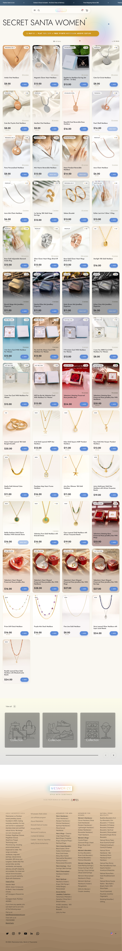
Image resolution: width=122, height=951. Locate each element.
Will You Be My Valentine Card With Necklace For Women (44, 396)
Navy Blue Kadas (62, 856)
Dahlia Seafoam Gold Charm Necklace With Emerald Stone (14, 533)
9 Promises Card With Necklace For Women (75, 351)
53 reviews (114, 120)
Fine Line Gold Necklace (72, 626)
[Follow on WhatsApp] (37, 933)
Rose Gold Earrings (85, 873)
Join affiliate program (38, 817)
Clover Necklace (83, 820)
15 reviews (85, 392)
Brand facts (10, 923)
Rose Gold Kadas (62, 853)
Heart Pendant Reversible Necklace (72, 169)
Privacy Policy (36, 828)
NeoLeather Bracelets (63, 858)
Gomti (102, 847)
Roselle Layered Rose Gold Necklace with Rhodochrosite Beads (14, 673)
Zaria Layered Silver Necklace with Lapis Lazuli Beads (105, 627)
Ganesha (59, 899)
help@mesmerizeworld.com (15, 914)
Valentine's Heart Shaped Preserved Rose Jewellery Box (14, 581)
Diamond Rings (83, 842)
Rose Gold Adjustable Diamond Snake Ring (15, 260)
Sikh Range (65, 884)
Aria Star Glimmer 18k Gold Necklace (73, 487)
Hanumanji (60, 897)
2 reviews (85, 301)
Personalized (60, 889)
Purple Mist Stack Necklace (43, 626)
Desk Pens (103, 876)
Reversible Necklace (85, 832)
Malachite (111, 870)
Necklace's (81, 884)
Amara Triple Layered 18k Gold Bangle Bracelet (15, 443)
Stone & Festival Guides (39, 825)
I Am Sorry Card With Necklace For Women (15, 351)
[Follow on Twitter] (7, 933)
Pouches (103, 894)
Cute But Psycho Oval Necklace (15, 123)
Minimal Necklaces (62, 823)
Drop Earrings (89, 870)
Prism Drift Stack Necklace (13, 626)
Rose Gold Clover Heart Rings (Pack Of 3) (74, 260)
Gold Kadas (65, 851)
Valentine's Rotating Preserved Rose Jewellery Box (74, 396)
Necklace (59, 874)
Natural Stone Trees (107, 840)
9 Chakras (108, 847)
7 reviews (55, 210)
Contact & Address (37, 836)
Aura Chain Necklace (101, 168)
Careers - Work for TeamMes (40, 840)
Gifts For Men (61, 912)
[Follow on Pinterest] (19, 933)
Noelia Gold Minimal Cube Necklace (13, 487)
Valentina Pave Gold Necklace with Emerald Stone (46, 535)
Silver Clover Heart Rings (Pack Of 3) (46, 260)
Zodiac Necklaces (84, 830)
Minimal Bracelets (84, 858)
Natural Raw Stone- (107, 863)
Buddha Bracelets (106, 818)
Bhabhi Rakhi (104, 886)
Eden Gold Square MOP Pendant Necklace (75, 443)
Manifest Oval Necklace (42, 123)
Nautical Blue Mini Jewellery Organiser (43, 305)
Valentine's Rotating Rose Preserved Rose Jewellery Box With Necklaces (106, 397)
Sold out (112, 129)
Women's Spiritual (84, 881)
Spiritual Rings (61, 843)
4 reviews (55, 301)
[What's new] (82, 10)
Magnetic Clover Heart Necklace (45, 78)
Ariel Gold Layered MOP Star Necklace (44, 443)
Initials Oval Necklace (11, 78)
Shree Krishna (60, 901)
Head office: (10, 881)
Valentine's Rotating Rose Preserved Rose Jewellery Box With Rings (106, 535)
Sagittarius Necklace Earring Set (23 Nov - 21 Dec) (75, 79)
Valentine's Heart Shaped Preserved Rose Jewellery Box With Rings (76, 582)
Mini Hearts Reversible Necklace (45, 168)
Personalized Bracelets (64, 863)
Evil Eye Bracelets (84, 853)
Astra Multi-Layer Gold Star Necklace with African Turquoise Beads (104, 488)
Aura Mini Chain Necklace (13, 213)
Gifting (102, 902)
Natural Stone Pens (106, 873)
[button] (34, 10)
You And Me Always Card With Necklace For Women (44, 351)
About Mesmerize (37, 821)
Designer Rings (66, 841)
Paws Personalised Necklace (14, 168)
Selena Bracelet (69, 213)
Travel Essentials (105, 891)
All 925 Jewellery (62, 904)
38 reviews (25, 75)
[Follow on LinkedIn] (31, 933)
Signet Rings (65, 836)
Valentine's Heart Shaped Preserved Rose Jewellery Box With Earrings (106, 582)
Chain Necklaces (62, 818)
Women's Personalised (85, 876)
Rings (58, 876)
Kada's (66, 874)
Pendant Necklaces (62, 821)
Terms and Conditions (38, 832)
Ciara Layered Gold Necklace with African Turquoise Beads (75, 533)
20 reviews (84, 210)
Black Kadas (60, 848)
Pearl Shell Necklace (101, 123)
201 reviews (54, 75)
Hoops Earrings (83, 868)
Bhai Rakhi (109, 884)
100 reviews (114, 210)
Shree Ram (67, 899)
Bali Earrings (67, 868)
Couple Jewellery (84, 891)
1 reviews (26, 301)
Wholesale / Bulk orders (39, 814)
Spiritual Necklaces (63, 826)
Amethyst (109, 845)
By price (116, 41)
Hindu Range (60, 886)
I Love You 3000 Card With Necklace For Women (103, 351)
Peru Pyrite (103, 865)
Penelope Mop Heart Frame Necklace (43, 487)
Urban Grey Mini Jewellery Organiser (103, 305)
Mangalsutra (82, 886)
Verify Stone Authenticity (39, 843)
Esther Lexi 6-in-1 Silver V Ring (104, 213)
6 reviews (115, 165)
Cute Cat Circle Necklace (102, 78)
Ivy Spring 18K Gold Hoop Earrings (43, 214)
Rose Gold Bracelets (85, 855)
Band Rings (60, 838)
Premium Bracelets (84, 860)
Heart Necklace (83, 835)
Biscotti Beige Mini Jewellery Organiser (13, 305)
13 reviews (55, 165)
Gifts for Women (83, 889)
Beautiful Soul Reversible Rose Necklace (74, 123)
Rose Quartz (104, 842)
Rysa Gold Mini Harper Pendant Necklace (105, 443)
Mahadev (68, 897)
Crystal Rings (82, 840)
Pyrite (111, 842)
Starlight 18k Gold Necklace (103, 259)
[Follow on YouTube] (25, 933)
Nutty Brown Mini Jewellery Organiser (73, 305)
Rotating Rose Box (106, 899)
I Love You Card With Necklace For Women (16, 396)
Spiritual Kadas (61, 860)
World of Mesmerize (30, 942)
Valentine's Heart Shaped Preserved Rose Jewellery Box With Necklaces (46, 582)
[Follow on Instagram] (13, 933)
